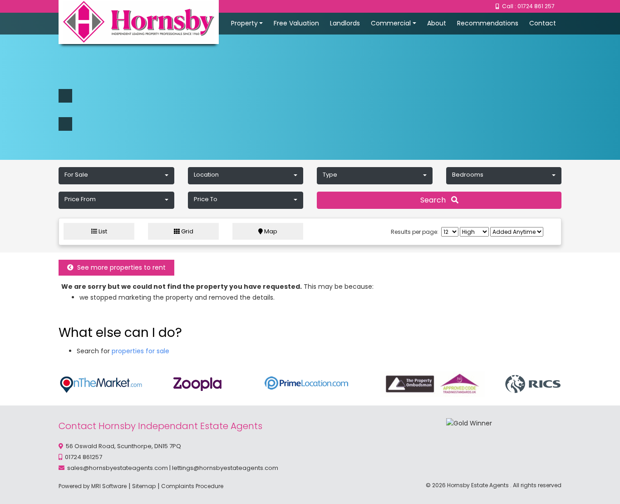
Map (270, 231)
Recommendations (487, 23)
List (102, 231)
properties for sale (140, 351)
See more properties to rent (120, 267)
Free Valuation (296, 23)
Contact (542, 23)
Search (435, 200)
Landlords (345, 23)
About (436, 23)
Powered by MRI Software (93, 486)
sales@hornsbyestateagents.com (117, 468)
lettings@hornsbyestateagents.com (225, 468)
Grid (186, 231)
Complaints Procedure (192, 486)
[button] (116, 175)
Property (244, 23)
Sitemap (144, 486)
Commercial (391, 23)
